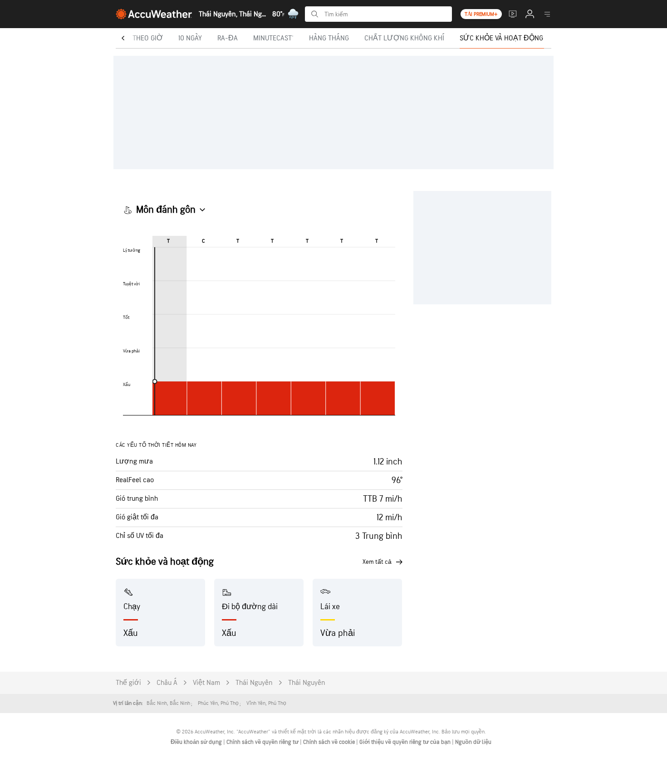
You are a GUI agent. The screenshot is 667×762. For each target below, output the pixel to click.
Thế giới (128, 683)
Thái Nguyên (254, 683)
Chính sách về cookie (329, 742)
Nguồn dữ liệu (473, 742)
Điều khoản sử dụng (197, 742)
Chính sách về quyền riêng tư (263, 742)
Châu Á (167, 683)
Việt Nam (206, 683)
